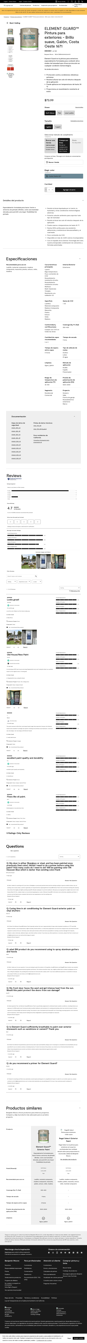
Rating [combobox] (9, 581)
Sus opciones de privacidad (13, 1290)
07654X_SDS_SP (16, 458)
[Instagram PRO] (57, 1252)
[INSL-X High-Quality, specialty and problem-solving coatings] (39, 1311)
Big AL (8, 717)
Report (25, 647)
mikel (7, 954)
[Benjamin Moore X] (69, 1253)
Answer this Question (71, 880)
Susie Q (8, 913)
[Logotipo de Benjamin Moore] (9, 5)
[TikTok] (81, 1253)
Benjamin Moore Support (13, 896)
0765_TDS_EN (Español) (40, 429)
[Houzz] (73, 1253)
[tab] (10, 32)
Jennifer (9, 602)
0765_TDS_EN (37, 425)
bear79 (7, 993)
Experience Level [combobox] (23, 581)
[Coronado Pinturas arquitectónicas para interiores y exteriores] (64, 1311)
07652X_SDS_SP (16, 445)
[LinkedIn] (77, 1253)
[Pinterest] (65, 1253)
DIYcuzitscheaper (10, 872)
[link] (79, 2)
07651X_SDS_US (16, 434)
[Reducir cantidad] (46, 189)
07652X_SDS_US (16, 441)
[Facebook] (49, 1253)
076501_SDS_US (16, 428)
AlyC (7, 1031)
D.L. (8, 760)
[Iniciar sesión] (75, 2)
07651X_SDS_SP (16, 438)
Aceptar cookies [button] (78, 1338)
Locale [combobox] (35, 581)
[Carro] (82, 2)
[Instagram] (53, 1253)
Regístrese (8, 1252)
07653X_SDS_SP (16, 451)
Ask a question (15, 850)
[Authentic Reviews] (14, 479)
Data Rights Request (11, 1287)
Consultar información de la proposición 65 (41, 441)
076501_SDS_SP (16, 431)
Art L (8, 799)
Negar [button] (69, 1338)
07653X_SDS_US (16, 448)
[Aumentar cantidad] (52, 189)
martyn (8, 1066)
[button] (25, 1)
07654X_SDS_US (16, 455)
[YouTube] (61, 1253)
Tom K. (8, 657)
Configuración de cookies (44, 1340)
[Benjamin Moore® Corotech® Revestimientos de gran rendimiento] (13, 1311)
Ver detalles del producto (52, 69)
